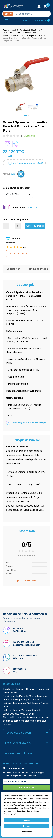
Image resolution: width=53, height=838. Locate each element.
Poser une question (19, 253)
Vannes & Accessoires (26, 33)
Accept (26, 820)
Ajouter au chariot (35, 226)
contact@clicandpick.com (26, 644)
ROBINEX (11, 242)
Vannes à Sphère (10, 36)
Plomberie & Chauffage (30, 30)
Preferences (26, 832)
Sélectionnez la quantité (15, 219)
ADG (13, 174)
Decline (26, 826)
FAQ (15, 671)
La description (13, 269)
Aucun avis (29, 136)
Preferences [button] (10, 814)
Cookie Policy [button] (29, 808)
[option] (26, 74)
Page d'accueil (9, 30)
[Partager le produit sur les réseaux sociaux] (15, 144)
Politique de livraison (38, 269)
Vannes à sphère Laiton (32, 36)
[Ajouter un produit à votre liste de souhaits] (7, 144)
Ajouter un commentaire (26, 580)
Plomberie (7, 33)
